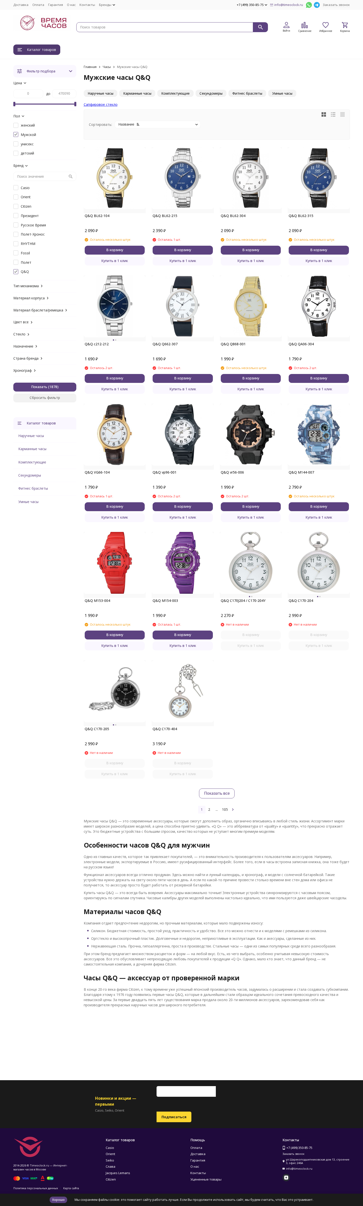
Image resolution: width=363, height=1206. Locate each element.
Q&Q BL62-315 (301, 215)
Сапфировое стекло (101, 104)
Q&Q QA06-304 (301, 344)
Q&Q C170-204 (301, 600)
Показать (39, 386)
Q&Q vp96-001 (165, 472)
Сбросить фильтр (45, 397)
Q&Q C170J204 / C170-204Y (243, 600)
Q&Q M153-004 (97, 600)
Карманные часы (32, 448)
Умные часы (28, 501)
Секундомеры (29, 475)
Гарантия (55, 4)
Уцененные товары (206, 1179)
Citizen (111, 1179)
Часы (107, 67)
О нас (71, 4)
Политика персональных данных (35, 1188)
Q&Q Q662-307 (165, 344)
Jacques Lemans (118, 1173)
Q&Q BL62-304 (233, 215)
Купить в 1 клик (114, 260)
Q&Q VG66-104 (97, 472)
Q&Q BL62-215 (165, 215)
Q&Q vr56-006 (232, 472)
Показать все (217, 793)
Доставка (20, 4)
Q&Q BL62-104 (97, 215)
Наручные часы (31, 435)
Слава (110, 1166)
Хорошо (58, 1199)
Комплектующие (32, 462)
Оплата (38, 4)
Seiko (110, 1160)
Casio (110, 1147)
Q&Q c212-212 (97, 344)
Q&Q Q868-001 (233, 344)
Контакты (87, 4)
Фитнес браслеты (33, 488)
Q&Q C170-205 (97, 728)
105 (225, 809)
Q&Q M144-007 (301, 472)
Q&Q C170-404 (165, 728)
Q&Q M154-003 (165, 600)
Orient (110, 1154)
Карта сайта (71, 1188)
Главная (90, 67)
